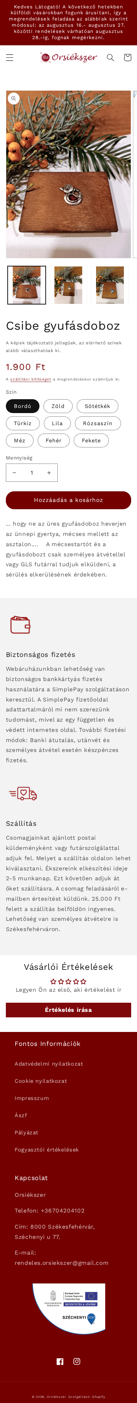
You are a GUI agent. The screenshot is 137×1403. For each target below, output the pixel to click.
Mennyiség (19, 458)
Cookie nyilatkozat (41, 1081)
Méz (20, 440)
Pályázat (26, 1132)
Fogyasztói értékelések (47, 1149)
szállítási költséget (30, 379)
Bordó (22, 406)
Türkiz (23, 423)
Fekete (91, 440)
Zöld (58, 406)
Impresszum (32, 1098)
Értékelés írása (68, 1009)
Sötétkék (97, 406)
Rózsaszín (98, 423)
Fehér (54, 440)
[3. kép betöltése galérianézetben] (110, 285)
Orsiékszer (56, 1397)
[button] (9, 57)
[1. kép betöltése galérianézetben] (27, 285)
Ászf (21, 1115)
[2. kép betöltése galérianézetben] (68, 285)
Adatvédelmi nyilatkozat (49, 1063)
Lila (57, 423)
